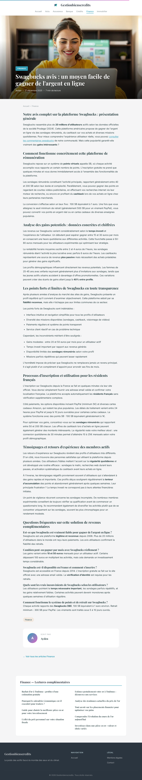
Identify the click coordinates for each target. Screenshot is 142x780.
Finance (90, 11)
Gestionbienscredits (76, 5)
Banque (69, 11)
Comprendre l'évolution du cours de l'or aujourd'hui (94, 718)
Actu (47, 11)
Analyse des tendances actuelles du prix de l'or (97, 700)
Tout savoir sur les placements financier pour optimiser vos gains (97, 708)
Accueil (38, 11)
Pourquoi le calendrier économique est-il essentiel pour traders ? (42, 702)
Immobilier (102, 11)
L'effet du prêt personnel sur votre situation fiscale (43, 721)
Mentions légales (114, 758)
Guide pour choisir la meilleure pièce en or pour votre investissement (43, 711)
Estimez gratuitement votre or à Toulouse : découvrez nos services (95, 693)
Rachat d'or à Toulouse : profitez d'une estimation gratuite (40, 693)
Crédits (79, 11)
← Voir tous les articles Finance (39, 656)
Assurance (58, 11)
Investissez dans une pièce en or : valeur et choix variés (95, 727)
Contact (110, 762)
